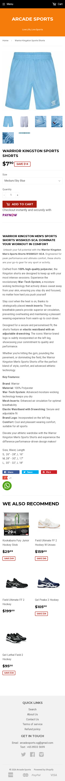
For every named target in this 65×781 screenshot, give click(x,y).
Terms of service (32, 724)
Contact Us (32, 719)
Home (5, 40)
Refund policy (32, 729)
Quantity (7, 189)
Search (32, 709)
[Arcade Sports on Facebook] (32, 755)
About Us (32, 714)
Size (4, 174)
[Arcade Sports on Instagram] (41, 755)
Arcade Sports (32, 19)
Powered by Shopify (43, 769)
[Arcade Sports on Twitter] (23, 755)
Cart (59, 4)
